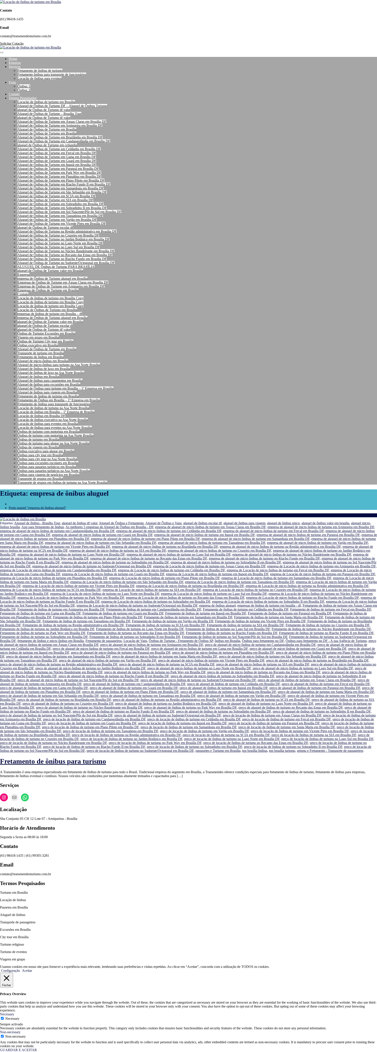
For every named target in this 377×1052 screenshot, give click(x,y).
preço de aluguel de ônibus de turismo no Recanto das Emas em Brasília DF (290, 707)
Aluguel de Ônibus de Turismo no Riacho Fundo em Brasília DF (62, 259)
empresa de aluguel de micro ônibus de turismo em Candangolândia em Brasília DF (57, 531)
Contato (14, 94)
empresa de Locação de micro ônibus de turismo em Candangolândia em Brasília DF (58, 570)
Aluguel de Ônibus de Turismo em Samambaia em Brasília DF (60, 188)
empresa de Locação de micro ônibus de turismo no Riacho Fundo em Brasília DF (302, 597)
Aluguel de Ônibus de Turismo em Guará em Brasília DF (56, 161)
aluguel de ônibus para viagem (244, 523)
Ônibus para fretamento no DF (263, 641)
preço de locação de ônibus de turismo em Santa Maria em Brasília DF (286, 727)
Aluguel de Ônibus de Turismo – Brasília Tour (49, 114)
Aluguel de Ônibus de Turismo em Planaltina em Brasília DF (59, 176)
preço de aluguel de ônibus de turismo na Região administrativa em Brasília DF (167, 699)
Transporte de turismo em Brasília (40, 353)
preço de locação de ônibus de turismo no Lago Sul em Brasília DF (327, 739)
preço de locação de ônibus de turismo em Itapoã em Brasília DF (182, 723)
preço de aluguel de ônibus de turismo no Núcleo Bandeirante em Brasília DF (89, 707)
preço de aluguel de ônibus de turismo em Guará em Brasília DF (134, 688)
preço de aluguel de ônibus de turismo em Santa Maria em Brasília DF (326, 692)
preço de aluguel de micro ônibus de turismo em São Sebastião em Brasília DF (272, 656)
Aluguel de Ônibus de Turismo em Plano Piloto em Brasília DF (61, 180)
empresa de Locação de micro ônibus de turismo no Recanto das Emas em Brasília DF (185, 597)
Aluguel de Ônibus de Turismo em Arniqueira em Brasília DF (59, 125)
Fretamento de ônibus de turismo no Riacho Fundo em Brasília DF (231, 633)
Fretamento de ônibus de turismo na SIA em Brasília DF (245, 625)
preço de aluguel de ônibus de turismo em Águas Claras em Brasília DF (307, 680)
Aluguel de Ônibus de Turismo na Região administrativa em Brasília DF (67, 231)
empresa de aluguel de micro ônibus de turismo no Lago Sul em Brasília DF (179, 554)
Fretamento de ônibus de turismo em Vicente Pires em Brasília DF (260, 621)
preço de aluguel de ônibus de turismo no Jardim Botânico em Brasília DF (166, 703)
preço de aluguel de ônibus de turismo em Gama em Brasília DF (44, 688)
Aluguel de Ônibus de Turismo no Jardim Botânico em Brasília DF (63, 239)
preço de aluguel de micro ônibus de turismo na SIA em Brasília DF (262, 664)
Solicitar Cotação (12, 43)
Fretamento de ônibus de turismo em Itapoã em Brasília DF (205, 613)
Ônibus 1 (23, 86)
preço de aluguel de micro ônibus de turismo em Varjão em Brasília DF (107, 660)
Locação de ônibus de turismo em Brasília (46, 102)
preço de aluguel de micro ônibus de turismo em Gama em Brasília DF (199, 648)
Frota (12, 82)
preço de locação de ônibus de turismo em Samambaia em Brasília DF (188, 727)
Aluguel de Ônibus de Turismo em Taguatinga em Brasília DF (60, 216)
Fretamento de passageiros (104, 641)
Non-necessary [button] (10, 1032)
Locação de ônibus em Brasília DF (41, 416)
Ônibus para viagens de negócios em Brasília (48, 475)
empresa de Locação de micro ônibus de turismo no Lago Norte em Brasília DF (104, 594)
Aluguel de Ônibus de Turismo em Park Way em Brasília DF (59, 172)
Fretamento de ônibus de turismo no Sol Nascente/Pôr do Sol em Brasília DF (234, 637)
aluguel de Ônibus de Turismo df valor (43, 110)
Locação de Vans (135, 641)
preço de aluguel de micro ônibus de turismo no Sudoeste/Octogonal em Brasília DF (198, 680)
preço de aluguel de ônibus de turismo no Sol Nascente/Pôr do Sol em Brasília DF (56, 715)
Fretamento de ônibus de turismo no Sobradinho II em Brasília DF (134, 637)
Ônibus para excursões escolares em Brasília (47, 463)
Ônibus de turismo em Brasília (38, 439)
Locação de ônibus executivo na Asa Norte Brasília (52, 420)
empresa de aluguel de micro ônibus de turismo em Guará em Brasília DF (102, 535)
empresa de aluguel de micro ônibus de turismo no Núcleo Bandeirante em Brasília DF (291, 554)
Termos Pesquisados (23, 98)
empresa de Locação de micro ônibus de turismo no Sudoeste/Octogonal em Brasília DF (137, 605)
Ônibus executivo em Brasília (37, 345)
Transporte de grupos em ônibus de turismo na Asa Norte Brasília (62, 482)
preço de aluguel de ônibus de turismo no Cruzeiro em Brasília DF (67, 703)
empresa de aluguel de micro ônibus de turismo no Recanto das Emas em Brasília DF (148, 558)
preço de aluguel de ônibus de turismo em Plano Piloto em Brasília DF (130, 692)
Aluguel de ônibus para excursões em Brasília (48, 384)
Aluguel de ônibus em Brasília (38, 376)
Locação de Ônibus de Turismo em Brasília (47, 310)
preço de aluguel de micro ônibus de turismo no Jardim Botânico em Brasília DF (90, 668)
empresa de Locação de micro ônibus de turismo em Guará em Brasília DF (113, 574)
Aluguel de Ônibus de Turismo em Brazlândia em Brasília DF (60, 137)
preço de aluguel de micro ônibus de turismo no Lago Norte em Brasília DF (199, 668)
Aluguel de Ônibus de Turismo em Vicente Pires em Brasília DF (61, 223)
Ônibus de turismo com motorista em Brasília (48, 431)
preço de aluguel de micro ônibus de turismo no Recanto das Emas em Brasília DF (263, 672)
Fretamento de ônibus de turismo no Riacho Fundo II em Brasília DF (326, 633)
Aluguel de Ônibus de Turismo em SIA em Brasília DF (55, 200)
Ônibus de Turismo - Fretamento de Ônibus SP (181, 641)
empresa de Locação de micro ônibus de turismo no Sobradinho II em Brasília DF (268, 601)
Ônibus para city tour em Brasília (40, 455)
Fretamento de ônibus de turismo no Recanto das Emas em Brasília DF (135, 633)
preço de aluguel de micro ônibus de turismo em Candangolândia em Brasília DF (260, 645)
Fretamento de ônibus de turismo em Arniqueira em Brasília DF (61, 609)
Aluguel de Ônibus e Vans (163, 523)
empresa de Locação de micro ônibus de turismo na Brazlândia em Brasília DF (190, 586)
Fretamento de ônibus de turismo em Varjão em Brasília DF (172, 621)
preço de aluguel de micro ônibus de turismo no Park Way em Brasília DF (155, 672)
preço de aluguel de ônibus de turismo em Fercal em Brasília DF (326, 684)
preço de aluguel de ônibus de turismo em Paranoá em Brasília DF (314, 688)
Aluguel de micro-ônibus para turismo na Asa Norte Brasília (58, 365)
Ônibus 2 (23, 90)
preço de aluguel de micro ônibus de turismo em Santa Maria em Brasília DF (164, 656)
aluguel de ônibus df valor (79, 523)
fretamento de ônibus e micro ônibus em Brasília (50, 641)
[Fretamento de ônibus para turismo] (23, 519)
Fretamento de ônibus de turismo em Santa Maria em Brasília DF (278, 617)
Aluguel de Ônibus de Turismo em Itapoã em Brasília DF (56, 165)
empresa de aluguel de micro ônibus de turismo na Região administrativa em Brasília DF (280, 546)
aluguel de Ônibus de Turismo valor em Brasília (50, 270)
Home (13, 59)
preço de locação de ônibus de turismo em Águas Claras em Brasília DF (272, 715)
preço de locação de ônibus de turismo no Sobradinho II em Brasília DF (293, 747)
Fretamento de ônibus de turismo (39, 70)
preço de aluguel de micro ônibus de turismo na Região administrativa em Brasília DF (58, 664)
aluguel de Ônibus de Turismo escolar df (45, 227)
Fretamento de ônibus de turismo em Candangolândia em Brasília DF (153, 609)
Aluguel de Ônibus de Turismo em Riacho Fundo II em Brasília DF (63, 184)
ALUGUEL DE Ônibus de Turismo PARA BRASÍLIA (55, 267)
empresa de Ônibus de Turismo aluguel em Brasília (52, 278)
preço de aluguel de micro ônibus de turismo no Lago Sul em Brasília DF (303, 668)
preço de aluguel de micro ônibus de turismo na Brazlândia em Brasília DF (317, 660)
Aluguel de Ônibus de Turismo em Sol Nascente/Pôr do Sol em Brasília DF (69, 212)
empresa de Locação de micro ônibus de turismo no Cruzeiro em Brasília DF (255, 590)
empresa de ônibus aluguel (217, 605)
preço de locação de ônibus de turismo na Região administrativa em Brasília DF (126, 735)
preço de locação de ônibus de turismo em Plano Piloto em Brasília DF (90, 727)
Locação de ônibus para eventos (39, 78)
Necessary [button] (7, 1014)
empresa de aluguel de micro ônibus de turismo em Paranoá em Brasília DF (308, 535)
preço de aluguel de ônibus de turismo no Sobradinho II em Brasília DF (322, 711)
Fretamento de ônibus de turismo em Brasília (48, 396)
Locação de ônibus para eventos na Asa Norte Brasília (54, 427)
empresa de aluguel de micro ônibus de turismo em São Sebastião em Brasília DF (100, 543)
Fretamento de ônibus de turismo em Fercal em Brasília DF (330, 609)
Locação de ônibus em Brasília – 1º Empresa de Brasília (55, 412)
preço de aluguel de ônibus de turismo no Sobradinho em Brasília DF (223, 711)
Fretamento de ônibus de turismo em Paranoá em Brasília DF (289, 613)
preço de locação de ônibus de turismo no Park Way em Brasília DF (155, 743)
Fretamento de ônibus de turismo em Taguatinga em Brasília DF (86, 621)
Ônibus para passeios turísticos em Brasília (46, 467)
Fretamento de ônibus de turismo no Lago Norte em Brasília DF (140, 629)
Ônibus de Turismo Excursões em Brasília (46, 333)
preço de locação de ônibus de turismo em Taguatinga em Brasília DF (110, 731)
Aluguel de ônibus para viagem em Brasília (47, 392)
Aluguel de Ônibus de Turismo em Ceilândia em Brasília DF (59, 149)
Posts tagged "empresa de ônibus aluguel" (37, 508)
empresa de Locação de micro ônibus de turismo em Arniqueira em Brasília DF (321, 566)
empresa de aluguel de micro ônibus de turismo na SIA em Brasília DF (117, 550)
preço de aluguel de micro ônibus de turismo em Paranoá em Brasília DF (120, 652)
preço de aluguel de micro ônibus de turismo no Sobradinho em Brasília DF (222, 676)
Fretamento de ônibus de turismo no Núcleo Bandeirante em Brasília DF (321, 629)
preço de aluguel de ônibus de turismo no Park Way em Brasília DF (190, 707)
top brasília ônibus (254, 750)
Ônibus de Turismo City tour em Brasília (45, 341)
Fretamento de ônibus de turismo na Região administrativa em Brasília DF (73, 625)
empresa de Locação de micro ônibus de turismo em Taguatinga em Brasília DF (239, 582)
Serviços (15, 66)
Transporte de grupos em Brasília (40, 478)
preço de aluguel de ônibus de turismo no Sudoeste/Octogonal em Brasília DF (167, 715)
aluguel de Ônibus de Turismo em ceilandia (47, 145)
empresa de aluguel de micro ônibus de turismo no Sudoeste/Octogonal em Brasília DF (91, 566)
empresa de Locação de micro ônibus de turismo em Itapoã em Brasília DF (217, 574)
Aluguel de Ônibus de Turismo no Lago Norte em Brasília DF (60, 243)
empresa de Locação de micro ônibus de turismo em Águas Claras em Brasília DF (209, 566)
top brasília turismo (282, 750)
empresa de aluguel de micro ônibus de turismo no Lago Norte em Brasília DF (71, 554)
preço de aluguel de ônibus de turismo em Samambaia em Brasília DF (228, 692)
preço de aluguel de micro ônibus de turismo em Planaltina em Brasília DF (223, 652)
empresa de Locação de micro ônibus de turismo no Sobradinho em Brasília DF (155, 601)
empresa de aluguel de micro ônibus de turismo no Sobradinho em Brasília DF (115, 562)
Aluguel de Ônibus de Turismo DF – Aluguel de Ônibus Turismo (62, 106)
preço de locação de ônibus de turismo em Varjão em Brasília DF (204, 731)
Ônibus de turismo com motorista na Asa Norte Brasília (55, 435)
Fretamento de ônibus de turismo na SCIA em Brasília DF (165, 625)
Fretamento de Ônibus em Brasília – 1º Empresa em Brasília (58, 400)
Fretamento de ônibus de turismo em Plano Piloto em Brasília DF (97, 617)
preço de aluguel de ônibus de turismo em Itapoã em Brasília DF (224, 688)
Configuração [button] (10, 970)
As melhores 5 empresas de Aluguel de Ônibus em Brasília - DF (109, 527)
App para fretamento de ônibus (42, 527)
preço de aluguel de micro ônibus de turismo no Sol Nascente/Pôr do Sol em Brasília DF (78, 680)
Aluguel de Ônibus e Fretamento (121, 523)
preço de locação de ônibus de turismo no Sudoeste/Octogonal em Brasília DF (140, 750)
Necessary (12, 1018)
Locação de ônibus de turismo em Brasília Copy (50, 298)
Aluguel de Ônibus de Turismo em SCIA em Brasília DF (56, 196)
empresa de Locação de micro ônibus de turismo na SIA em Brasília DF (152, 590)
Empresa (15, 63)
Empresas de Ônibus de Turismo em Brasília (48, 290)
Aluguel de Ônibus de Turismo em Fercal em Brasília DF (56, 153)
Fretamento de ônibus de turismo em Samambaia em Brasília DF (188, 617)
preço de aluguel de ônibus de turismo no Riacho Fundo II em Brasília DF (123, 711)
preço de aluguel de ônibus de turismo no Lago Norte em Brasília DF (265, 703)
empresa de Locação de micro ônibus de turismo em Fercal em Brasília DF (278, 570)
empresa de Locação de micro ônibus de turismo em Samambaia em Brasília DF (276, 578)
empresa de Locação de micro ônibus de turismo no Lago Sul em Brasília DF (214, 594)
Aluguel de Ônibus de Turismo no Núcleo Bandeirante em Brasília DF (66, 251)
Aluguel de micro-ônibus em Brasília (42, 361)
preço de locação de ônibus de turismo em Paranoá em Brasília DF (274, 723)
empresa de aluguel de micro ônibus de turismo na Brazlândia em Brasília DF (165, 546)
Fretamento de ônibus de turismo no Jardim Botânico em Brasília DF (47, 629)
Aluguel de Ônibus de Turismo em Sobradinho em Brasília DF (60, 204)
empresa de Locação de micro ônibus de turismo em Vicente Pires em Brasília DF (78, 586)
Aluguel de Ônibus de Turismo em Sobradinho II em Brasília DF (62, 208)
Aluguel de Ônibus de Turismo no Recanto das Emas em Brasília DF (64, 255)
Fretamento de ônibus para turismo (53, 761)
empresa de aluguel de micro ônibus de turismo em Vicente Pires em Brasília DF (55, 546)
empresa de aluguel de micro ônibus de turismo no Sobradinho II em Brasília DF (226, 562)
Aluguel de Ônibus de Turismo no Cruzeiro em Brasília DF (58, 235)
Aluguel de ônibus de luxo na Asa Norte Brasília (50, 372)
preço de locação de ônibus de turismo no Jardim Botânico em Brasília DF (131, 739)
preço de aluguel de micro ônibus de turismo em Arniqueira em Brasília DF (151, 645)
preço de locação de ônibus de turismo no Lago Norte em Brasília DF (231, 739)
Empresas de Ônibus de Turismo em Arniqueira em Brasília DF (61, 286)
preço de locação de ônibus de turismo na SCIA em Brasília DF (226, 735)
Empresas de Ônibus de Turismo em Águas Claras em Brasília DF (62, 282)
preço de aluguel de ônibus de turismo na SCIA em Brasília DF (266, 699)
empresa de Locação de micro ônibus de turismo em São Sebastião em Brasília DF (126, 582)
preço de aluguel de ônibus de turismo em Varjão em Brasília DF (241, 696)
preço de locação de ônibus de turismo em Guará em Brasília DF (92, 723)
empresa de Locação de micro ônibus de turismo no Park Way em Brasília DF (70, 597)
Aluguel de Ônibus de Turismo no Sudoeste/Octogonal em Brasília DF (66, 263)
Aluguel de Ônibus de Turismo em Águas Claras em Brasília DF (61, 121)
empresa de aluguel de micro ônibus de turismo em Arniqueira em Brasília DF (320, 527)
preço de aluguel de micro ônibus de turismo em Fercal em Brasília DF (101, 648)
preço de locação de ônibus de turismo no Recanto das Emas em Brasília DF (255, 743)
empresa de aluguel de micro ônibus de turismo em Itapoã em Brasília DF (204, 535)
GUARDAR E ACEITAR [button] (18, 1050)
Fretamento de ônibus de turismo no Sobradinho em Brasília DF (44, 637)
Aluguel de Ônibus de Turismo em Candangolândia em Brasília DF (63, 141)
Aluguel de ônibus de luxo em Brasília (43, 369)
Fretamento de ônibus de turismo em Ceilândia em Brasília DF (245, 609)
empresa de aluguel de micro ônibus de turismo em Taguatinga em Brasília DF (211, 543)
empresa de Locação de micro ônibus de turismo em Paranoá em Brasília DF (322, 574)
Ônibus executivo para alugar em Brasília (45, 451)
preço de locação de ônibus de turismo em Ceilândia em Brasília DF (193, 719)
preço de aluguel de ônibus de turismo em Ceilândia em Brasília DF (233, 684)
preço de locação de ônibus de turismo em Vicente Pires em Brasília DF (300, 731)
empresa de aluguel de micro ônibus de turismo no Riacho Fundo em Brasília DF (264, 558)
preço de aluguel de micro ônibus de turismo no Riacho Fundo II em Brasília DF (113, 676)
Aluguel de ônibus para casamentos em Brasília (49, 380)
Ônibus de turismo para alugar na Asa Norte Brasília (53, 443)
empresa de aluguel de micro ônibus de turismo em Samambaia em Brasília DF (256, 539)
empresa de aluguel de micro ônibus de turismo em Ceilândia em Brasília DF (168, 531)
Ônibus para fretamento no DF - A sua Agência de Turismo (326, 641)
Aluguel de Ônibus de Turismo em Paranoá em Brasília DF (58, 168)
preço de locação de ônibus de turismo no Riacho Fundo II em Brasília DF (94, 747)
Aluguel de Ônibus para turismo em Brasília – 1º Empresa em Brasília (65, 388)
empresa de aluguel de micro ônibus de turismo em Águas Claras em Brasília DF (210, 527)
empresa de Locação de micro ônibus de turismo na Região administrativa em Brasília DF (307, 586)
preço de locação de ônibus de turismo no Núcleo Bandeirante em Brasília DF (53, 743)
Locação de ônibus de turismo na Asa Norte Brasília (53, 408)
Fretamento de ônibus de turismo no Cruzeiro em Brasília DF (327, 625)
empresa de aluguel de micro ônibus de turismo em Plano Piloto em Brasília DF (145, 539)
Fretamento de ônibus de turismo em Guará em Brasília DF (122, 613)
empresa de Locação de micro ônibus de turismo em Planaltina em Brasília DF (53, 578)
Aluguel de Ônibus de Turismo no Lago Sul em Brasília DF (58, 247)
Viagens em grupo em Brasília (38, 337)
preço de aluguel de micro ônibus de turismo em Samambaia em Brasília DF (58, 656)
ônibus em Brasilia (227, 641)
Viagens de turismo (13, 515)
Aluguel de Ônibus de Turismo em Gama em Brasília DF (56, 157)
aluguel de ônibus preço (283, 523)
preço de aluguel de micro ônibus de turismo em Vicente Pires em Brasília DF (211, 660)
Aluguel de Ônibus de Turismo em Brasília (46, 129)
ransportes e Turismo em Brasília (217, 750)
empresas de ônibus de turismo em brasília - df (269, 605)
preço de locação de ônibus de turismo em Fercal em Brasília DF (286, 719)
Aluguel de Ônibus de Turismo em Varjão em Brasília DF (57, 219)
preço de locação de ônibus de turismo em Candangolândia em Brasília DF (94, 719)
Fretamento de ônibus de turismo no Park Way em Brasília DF (42, 633)
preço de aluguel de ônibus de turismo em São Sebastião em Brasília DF (49, 696)
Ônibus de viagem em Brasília (38, 447)
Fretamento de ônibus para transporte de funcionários (53, 404)
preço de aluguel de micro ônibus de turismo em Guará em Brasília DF (298, 648)
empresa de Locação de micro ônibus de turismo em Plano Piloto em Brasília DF (164, 578)
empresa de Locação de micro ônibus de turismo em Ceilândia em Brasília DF (171, 570)
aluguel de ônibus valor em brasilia (325, 523)
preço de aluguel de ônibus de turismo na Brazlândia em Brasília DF (64, 699)
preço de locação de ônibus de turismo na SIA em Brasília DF (313, 735)
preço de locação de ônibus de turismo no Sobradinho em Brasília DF (194, 747)
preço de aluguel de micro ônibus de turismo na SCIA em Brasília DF (166, 664)
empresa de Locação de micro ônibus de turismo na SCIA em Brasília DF (50, 590)
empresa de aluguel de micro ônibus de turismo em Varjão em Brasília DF (317, 543)
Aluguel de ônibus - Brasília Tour (37, 523)
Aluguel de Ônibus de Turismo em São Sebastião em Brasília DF (62, 192)
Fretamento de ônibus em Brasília (40, 357)
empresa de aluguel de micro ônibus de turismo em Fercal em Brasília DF (273, 531)
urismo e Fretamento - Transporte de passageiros (330, 750)
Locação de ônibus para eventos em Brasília (47, 424)
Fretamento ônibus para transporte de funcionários (51, 74)
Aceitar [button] (27, 970)
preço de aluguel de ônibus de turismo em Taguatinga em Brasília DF (148, 696)
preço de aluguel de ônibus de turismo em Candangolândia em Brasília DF (134, 684)
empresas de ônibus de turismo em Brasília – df (49, 314)
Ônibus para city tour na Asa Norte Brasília (47, 459)
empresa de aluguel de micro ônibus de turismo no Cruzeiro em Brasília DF (219, 550)
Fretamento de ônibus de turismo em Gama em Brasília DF (40, 613)
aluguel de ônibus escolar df (202, 523)
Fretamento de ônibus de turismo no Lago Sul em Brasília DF (227, 629)
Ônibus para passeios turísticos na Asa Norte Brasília (53, 471)
